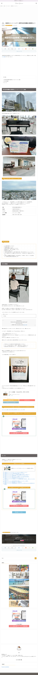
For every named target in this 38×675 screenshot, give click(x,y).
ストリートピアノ (13, 532)
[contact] (21, 659)
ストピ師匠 (3, 56)
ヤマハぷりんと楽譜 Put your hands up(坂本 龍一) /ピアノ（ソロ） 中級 (13, 409)
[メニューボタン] (1, 3)
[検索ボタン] (36, 3)
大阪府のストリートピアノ (9, 25)
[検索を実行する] (36, 558)
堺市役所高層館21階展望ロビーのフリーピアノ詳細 (12, 79)
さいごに (5, 82)
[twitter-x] (16, 659)
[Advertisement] (19, 13)
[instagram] (18, 659)
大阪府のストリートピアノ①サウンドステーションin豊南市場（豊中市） (22, 468)
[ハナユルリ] (19, 3)
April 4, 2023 (25, 324)
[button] (5, 49)
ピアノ (17, 532)
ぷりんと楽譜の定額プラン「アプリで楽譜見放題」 (19, 505)
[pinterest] (19, 659)
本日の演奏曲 (6, 81)
